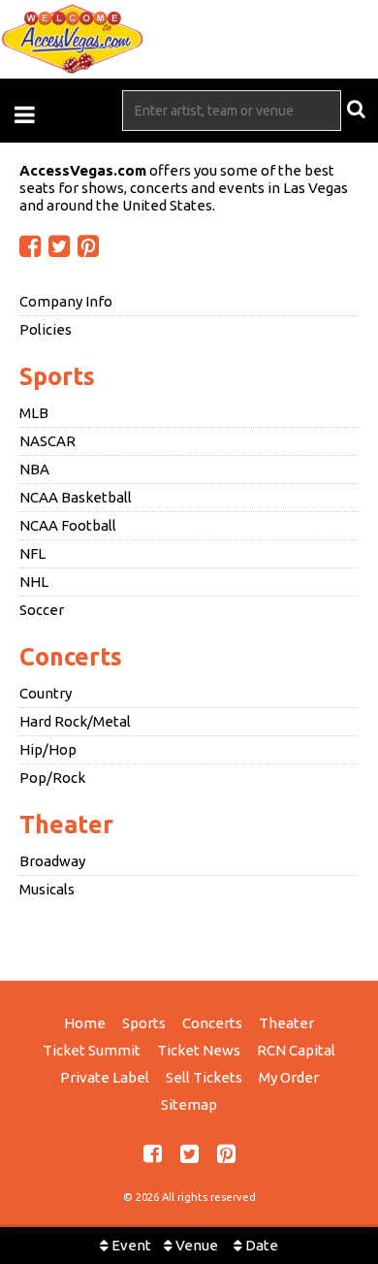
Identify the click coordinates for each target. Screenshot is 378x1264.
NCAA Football (67, 525)
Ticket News (198, 1050)
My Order (289, 1077)
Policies (45, 329)
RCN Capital (296, 1050)
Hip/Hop (48, 749)
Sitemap (189, 1104)
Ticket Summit (92, 1050)
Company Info (65, 301)
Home (85, 1023)
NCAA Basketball (75, 497)
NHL (33, 581)
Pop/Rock (52, 777)
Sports (57, 376)
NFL (32, 553)
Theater (66, 824)
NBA (34, 469)
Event (130, 1245)
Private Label (104, 1077)
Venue (195, 1245)
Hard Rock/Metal (75, 721)
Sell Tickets (204, 1077)
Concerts (70, 656)
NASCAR (47, 441)
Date (260, 1245)
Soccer (41, 609)
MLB (33, 413)
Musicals (47, 889)
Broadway (52, 861)
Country (45, 693)
